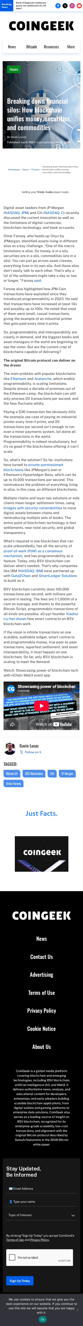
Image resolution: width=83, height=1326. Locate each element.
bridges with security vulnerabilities (33, 508)
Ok (43, 1319)
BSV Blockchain (34, 773)
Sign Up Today (20, 1281)
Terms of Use (41, 992)
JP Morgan (67, 773)
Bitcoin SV (12, 773)
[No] (77, 1310)
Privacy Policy (41, 1010)
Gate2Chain (21, 576)
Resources (51, 46)
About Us (41, 1046)
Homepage (14, 169)
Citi (52, 773)
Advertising (41, 974)
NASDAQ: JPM (16, 213)
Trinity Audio (45, 192)
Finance (14, 69)
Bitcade (31, 46)
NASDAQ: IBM (30, 571)
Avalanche (42, 379)
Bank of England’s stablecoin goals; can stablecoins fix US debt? (31, 5)
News (12, 46)
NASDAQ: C (54, 213)
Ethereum (18, 379)
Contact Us (41, 956)
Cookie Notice (41, 1028)
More (71, 46)
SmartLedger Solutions (58, 576)
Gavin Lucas (18, 137)
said (37, 280)
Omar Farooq (13, 783)
